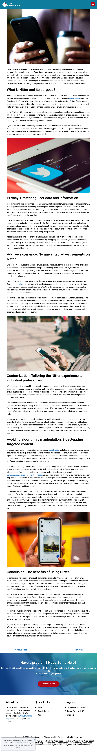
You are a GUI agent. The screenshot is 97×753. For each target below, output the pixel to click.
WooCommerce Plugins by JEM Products (48, 737)
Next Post (79, 650)
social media (74, 98)
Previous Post (19, 650)
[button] (93, 4)
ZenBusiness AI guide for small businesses (25, 475)
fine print (16, 743)
